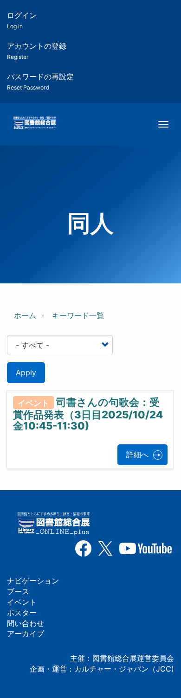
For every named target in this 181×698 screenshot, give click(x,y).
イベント (22, 602)
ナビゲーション (33, 580)
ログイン (22, 20)
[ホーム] (34, 123)
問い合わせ (25, 623)
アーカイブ (25, 633)
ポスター (22, 612)
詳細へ (137, 454)
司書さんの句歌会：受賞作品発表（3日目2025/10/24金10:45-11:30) (88, 414)
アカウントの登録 (36, 50)
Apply (26, 372)
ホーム (25, 315)
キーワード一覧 (78, 315)
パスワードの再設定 (40, 81)
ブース (18, 591)
